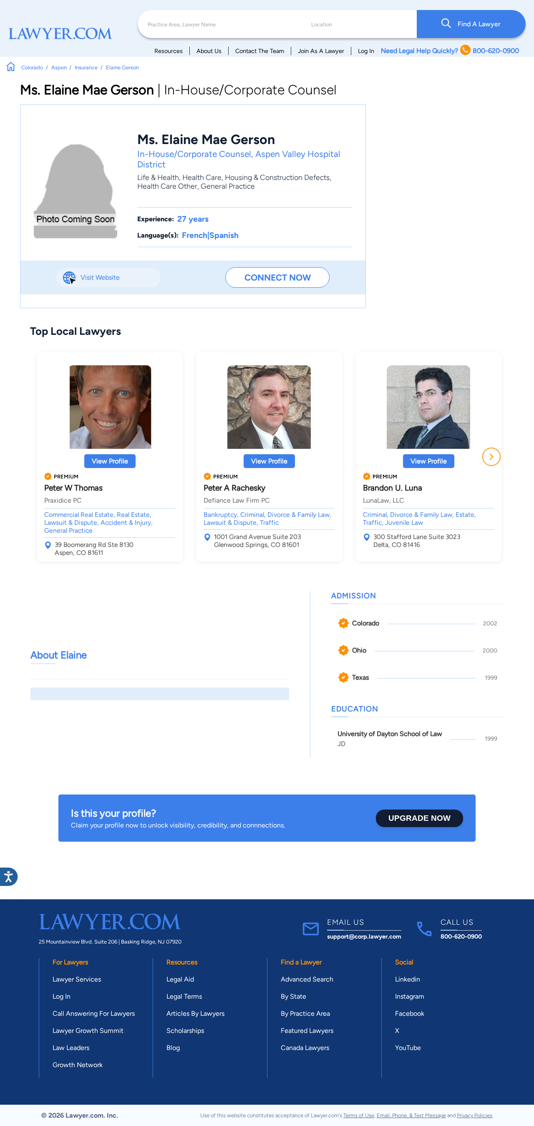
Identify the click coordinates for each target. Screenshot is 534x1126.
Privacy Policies (474, 1115)
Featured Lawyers (307, 1031)
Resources (168, 51)
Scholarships (185, 1031)
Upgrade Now (419, 818)
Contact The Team (259, 51)
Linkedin (407, 979)
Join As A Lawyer (321, 51)
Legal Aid (180, 979)
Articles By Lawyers (195, 1013)
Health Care (202, 177)
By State (293, 996)
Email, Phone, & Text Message (411, 1115)
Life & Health (158, 177)
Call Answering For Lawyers (94, 1013)
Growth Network (78, 1065)
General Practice (228, 186)
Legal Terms (184, 996)
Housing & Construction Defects (277, 177)
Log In (366, 51)
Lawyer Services (77, 979)
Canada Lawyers (305, 1048)
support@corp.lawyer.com (364, 936)
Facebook (409, 1013)
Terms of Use (358, 1115)
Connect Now (277, 277)
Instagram (409, 996)
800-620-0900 (461, 936)
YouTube (408, 1048)
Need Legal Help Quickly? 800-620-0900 (450, 51)
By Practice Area (305, 1013)
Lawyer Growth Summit (88, 1031)
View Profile (110, 461)
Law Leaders (71, 1048)
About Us (209, 51)
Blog (173, 1048)
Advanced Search (307, 979)
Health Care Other (167, 186)
